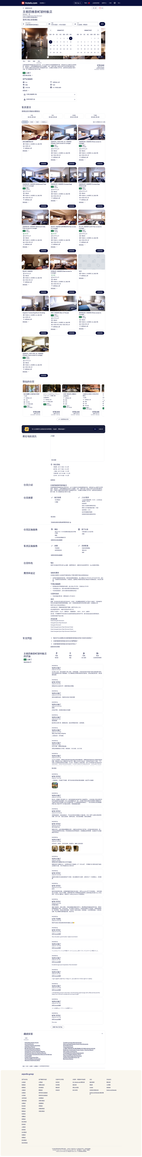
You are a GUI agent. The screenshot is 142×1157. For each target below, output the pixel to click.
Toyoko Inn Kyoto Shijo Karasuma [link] (72, 1042)
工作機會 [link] (109, 1084)
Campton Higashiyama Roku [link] (32, 1045)
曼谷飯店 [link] (24, 1124)
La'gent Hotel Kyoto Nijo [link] (31, 1057)
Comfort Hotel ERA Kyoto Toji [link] (71, 1057)
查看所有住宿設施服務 (56, 540)
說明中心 (104, 3)
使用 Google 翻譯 (56, 934)
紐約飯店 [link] (24, 1129)
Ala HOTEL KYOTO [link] (68, 1045)
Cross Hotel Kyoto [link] (68, 1047)
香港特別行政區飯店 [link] (43, 1095)
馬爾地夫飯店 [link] (42, 1084)
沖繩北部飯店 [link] (42, 1111)
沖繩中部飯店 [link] (42, 1100)
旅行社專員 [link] (75, 1090)
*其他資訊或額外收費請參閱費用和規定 (60, 522)
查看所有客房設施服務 (56, 555)
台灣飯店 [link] (41, 1082)
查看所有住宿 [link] (28, 8)
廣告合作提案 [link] (76, 1087)
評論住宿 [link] (58, 1090)
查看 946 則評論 (27, 75)
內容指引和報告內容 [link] (94, 1090)
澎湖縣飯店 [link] (41, 1098)
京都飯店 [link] (36, 1066)
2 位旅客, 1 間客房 (82, 25)
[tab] (26, 1038)
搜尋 (102, 24)
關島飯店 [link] (41, 1090)
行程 (110, 3)
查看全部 (25, 90)
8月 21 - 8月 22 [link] (32, 117)
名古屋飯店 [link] (24, 1132)
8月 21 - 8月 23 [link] (74, 117)
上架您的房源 (95, 3)
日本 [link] (27, 1066)
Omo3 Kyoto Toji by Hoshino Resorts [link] (35, 1051)
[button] (57, 38)
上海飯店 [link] (24, 1127)
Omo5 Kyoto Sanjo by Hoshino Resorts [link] (35, 1053)
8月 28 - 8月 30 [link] (95, 117)
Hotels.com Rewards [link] (111, 1090)
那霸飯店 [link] (24, 1137)
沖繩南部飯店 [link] (42, 1108)
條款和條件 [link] (92, 1082)
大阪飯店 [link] (24, 1090)
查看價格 (43, 163)
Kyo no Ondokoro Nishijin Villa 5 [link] (72, 1054)
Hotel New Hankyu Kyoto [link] (32, 1042)
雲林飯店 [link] (41, 1105)
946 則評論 (27, 662)
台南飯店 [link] (24, 1092)
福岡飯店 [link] (24, 1119)
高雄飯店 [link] (24, 1084)
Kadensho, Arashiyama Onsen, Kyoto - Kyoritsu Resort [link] (78, 1050)
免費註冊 (101, 429)
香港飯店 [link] (24, 1108)
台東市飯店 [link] (24, 1098)
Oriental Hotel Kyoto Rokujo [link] (32, 1050)
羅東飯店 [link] (24, 1111)
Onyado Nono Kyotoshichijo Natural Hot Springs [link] (38, 1054)
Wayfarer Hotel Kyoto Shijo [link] (32, 1060)
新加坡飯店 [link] (24, 1140)
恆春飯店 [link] (24, 1113)
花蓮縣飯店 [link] (41, 1103)
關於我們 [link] (109, 1082)
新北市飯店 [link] (24, 1121)
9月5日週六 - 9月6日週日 (58, 25)
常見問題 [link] (58, 1084)
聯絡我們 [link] (58, 1087)
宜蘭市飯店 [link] (24, 1100)
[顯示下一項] (104, 400)
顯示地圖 (54, 460)
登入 (119, 3)
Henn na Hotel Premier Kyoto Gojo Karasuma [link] (75, 1044)
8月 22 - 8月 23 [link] (53, 117)
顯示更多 (53, 516)
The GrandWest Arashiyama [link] (32, 1059)
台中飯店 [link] (24, 1095)
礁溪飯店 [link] (24, 1087)
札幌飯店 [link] (24, 1134)
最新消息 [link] (75, 1084)
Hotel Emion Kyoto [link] (30, 1047)
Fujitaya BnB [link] (28, 1056)
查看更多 (53, 480)
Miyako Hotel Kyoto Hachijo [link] (32, 1048)
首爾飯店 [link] (24, 1116)
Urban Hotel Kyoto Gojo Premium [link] (72, 1056)
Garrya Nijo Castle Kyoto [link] (70, 1051)
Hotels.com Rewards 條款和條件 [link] (97, 1093)
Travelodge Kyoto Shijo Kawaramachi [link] (73, 1053)
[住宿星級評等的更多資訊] (29, 14)
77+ (101, 57)
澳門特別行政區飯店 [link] (43, 1092)
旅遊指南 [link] (109, 1087)
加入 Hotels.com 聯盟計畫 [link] (79, 1082)
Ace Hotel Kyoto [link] (29, 1044)
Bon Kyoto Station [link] (68, 1059)
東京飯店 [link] (24, 1105)
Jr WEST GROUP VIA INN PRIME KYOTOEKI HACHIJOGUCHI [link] (79, 1048)
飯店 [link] (24, 1066)
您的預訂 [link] (58, 1082)
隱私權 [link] (91, 1084)
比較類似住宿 (64, 419)
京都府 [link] (31, 1066)
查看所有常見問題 (55, 646)
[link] (101, 8)
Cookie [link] (91, 1087)
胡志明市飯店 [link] (25, 1142)
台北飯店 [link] (24, 1082)
